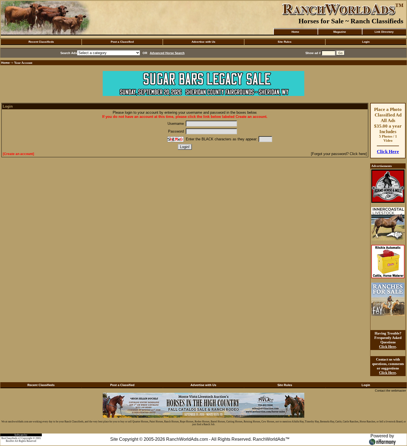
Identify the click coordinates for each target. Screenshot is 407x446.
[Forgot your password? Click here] (339, 154)
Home (295, 31)
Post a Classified (122, 41)
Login (366, 41)
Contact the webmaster (390, 390)
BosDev (10, 441)
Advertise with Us (203, 41)
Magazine (339, 31)
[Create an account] (18, 154)
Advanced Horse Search (167, 53)
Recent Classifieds (41, 41)
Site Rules (285, 41)
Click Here (388, 151)
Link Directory (384, 31)
